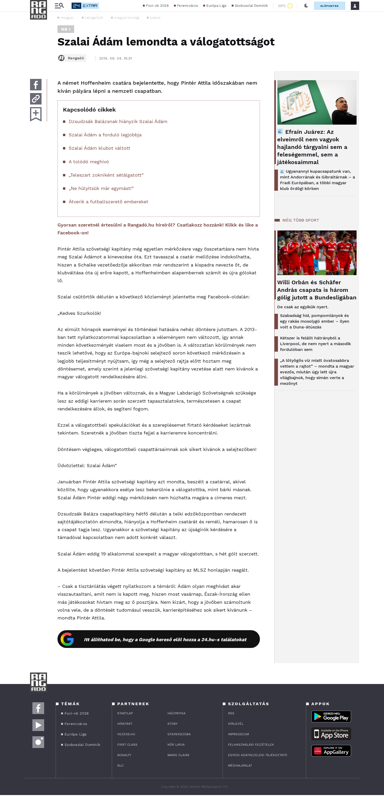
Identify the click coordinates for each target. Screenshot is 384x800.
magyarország (126, 17)
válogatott (94, 17)
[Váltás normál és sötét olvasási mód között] (306, 6)
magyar (67, 17)
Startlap (125, 713)
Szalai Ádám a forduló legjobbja (105, 134)
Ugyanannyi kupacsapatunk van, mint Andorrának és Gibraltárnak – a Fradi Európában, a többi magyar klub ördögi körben (317, 180)
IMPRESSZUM (238, 734)
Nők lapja (176, 744)
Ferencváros (187, 6)
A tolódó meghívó (89, 161)
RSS (231, 713)
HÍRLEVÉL (235, 724)
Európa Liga (216, 6)
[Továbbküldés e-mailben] (36, 99)
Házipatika (176, 713)
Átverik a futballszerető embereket (108, 201)
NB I (66, 29)
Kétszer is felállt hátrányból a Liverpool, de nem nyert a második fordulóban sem (315, 343)
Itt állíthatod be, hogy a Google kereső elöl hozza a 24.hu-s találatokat (165, 639)
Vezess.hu (126, 734)
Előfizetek (330, 5)
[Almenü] (59, 6)
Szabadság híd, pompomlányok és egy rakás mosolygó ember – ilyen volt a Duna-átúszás (314, 321)
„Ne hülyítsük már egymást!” (101, 188)
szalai (155, 17)
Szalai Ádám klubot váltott (99, 148)
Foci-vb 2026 (157, 6)
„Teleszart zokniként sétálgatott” (106, 175)
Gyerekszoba (179, 734)
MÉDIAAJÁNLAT (240, 765)
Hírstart (124, 724)
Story (172, 724)
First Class (127, 744)
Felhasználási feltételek (251, 744)
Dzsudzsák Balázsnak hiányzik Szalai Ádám (118, 121)
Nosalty (124, 755)
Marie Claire (178, 755)
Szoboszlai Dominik (251, 6)
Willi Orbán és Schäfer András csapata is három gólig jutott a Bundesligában (317, 290)
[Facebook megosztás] (36, 84)
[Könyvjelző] (36, 114)
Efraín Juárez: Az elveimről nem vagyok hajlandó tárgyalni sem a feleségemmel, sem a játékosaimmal (312, 147)
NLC (120, 765)
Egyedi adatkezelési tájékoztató (257, 755)
